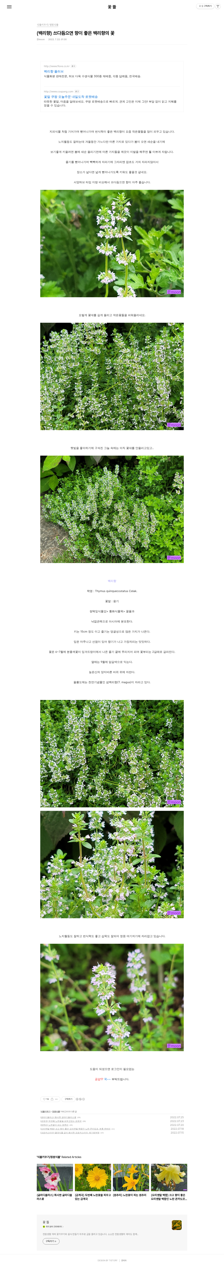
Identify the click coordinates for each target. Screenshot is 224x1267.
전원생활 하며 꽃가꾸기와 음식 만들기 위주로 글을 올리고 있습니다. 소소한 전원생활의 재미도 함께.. (90, 1234)
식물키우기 (45, 1111)
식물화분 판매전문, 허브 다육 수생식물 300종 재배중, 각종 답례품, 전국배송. (92, 76)
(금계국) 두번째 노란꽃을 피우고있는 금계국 (61, 1121)
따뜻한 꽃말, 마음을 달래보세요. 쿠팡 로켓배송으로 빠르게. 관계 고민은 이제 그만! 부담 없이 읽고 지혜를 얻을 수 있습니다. (110, 103)
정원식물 (56, 1111)
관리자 (124, 1260)
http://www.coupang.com (58, 91)
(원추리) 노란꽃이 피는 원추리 (54, 1125)
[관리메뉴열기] (217, 6)
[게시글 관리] (56, 1099)
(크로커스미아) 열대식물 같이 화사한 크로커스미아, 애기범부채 (69, 1132)
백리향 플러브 (54, 71)
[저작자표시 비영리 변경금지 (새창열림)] (80, 1099)
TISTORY (113, 1260)
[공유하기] (52, 1099)
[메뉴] (9, 6)
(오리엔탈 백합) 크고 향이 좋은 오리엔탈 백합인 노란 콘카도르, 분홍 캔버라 (75, 1128)
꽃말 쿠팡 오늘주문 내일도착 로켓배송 (71, 96)
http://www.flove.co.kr (56, 66)
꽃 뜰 (112, 7)
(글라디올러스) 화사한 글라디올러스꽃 (58, 1117)
